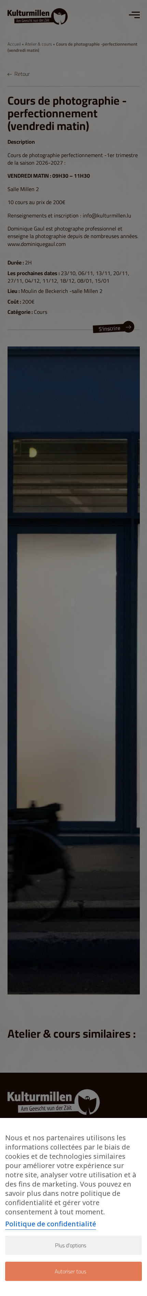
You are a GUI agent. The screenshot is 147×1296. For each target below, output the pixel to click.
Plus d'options (70, 1245)
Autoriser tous (70, 1271)
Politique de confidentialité (50, 1223)
